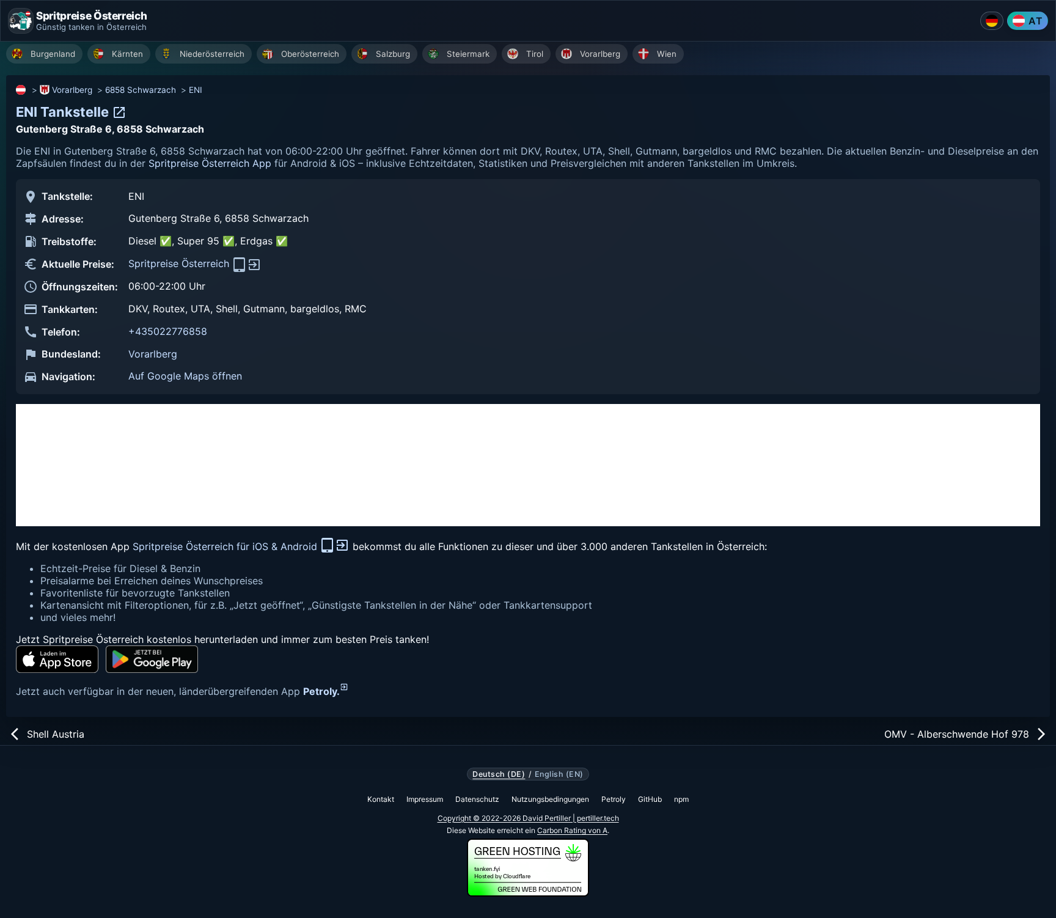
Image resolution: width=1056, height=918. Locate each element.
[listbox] (531, 55)
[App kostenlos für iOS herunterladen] (57, 659)
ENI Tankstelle (64, 112)
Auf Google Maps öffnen (185, 376)
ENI (195, 90)
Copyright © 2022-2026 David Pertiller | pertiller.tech (528, 818)
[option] (44, 54)
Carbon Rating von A (572, 830)
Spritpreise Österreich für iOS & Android (226, 546)
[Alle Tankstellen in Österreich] (21, 90)
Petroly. (321, 691)
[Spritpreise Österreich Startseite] (21, 21)
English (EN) (559, 774)
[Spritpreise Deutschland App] (991, 21)
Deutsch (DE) (498, 774)
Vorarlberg (72, 90)
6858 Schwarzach (140, 90)
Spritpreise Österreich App (209, 163)
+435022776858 (167, 331)
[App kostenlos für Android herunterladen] (152, 659)
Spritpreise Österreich (180, 263)
